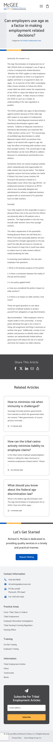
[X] (21, 368)
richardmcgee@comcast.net (19, 584)
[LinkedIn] (26, 368)
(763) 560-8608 (14, 579)
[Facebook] (15, 368)
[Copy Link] (37, 368)
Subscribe (26, 717)
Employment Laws (34, 40)
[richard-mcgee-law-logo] (15, 4)
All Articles (24, 40)
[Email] (32, 368)
